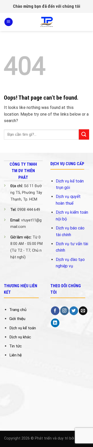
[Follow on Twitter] (73, 310)
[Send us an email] (83, 310)
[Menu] (8, 22)
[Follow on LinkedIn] (55, 322)
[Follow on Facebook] (55, 310)
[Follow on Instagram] (64, 310)
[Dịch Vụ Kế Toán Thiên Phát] (46, 22)
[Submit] (84, 134)
